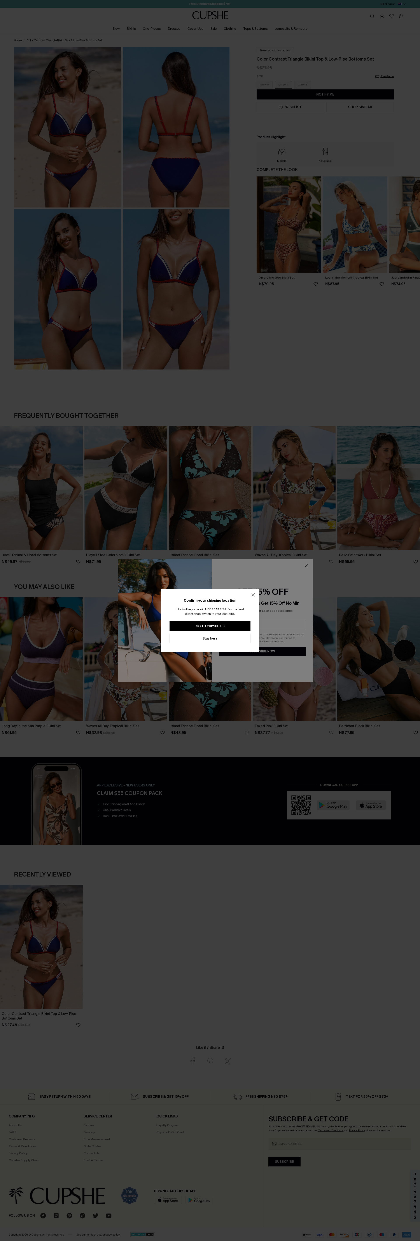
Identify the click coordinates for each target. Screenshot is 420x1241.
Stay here (210, 638)
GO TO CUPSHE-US (210, 626)
